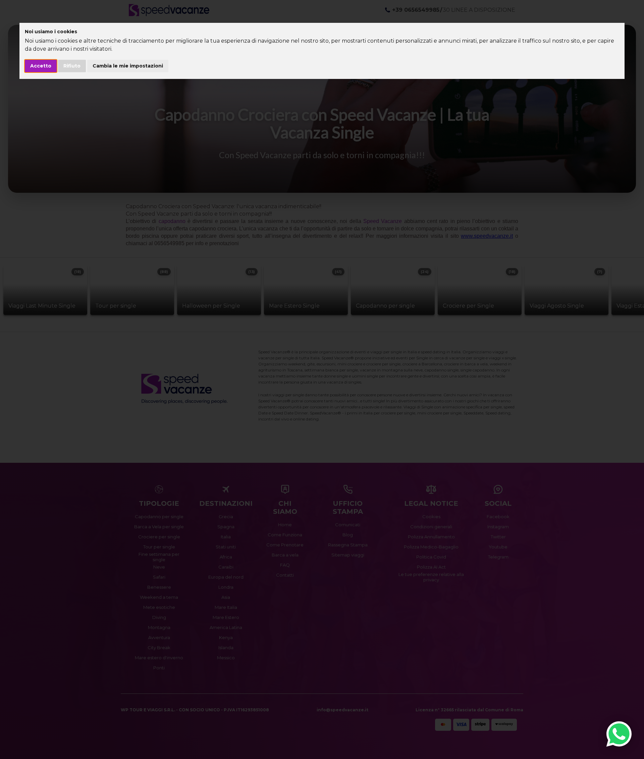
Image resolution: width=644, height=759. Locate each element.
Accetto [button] (40, 66)
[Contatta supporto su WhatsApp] (619, 734)
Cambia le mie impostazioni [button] (128, 66)
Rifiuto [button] (71, 66)
